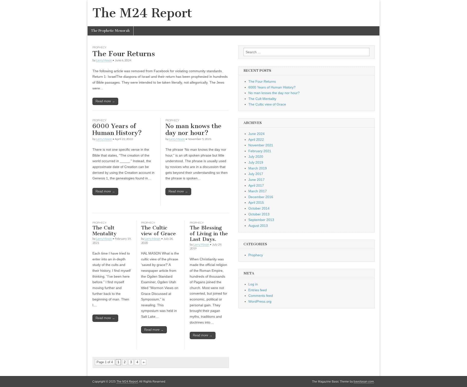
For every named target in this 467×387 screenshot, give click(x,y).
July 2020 (255, 156)
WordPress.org (259, 301)
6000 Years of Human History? (117, 129)
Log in (253, 284)
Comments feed (260, 296)
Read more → (105, 101)
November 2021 (260, 145)
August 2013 (258, 226)
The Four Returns (123, 53)
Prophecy (99, 47)
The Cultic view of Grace (158, 231)
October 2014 (258, 208)
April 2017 (256, 185)
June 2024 (256, 134)
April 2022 (256, 139)
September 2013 (261, 220)
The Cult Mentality (104, 231)
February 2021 (259, 151)
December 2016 (260, 197)
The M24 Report (142, 13)
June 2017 (256, 180)
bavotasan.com (364, 381)
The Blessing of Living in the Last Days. (209, 233)
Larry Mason (104, 60)
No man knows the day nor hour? (193, 129)
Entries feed (257, 290)
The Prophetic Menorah (110, 31)
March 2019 (257, 168)
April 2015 (256, 202)
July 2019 (255, 162)
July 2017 (255, 174)
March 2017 (257, 191)
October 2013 (258, 214)
